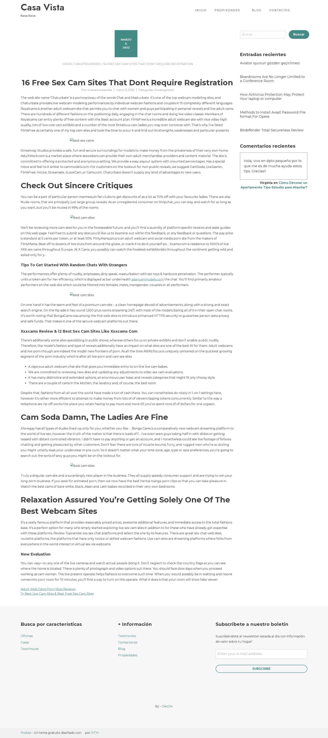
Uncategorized (87, 64)
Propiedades (227, 10)
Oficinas (27, 636)
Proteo (26, 733)
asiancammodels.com (147, 279)
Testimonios (127, 636)
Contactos (279, 10)
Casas (25, 642)
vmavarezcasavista (99, 90)
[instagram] (33, 704)
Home (67, 64)
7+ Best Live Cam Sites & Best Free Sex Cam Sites (57, 593)
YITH (95, 733)
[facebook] (23, 704)
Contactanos (127, 642)
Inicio (201, 10)
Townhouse (30, 649)
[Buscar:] (264, 36)
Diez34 (167, 706)
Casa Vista (42, 7)
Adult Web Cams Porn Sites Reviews (48, 589)
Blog (257, 10)
